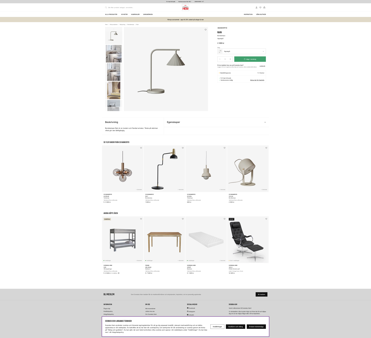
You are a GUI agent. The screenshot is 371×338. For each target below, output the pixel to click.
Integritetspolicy (109, 314)
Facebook (192, 308)
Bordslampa (130, 24)
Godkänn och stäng (235, 327)
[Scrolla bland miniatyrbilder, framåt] (113, 109)
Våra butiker (261, 14)
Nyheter (124, 14)
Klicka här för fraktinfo (257, 80)
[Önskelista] (260, 7)
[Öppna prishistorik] (118, 273)
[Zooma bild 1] (166, 69)
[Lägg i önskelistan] (205, 29)
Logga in (262, 66)
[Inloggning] (256, 7)
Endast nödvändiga (256, 327)
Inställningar (217, 327)
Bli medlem (261, 294)
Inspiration (248, 14)
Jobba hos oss (149, 311)
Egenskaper (173, 122)
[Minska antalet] (219, 59)
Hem (106, 24)
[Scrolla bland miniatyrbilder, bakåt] (113, 29)
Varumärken (148, 14)
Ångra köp (107, 308)
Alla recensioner (150, 308)
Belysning (122, 24)
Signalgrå (227, 51)
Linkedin (191, 315)
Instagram (192, 311)
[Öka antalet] (230, 59)
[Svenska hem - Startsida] (185, 7)
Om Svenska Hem (151, 314)
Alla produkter (111, 14)
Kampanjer (135, 14)
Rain (137, 24)
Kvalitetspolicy (108, 311)
